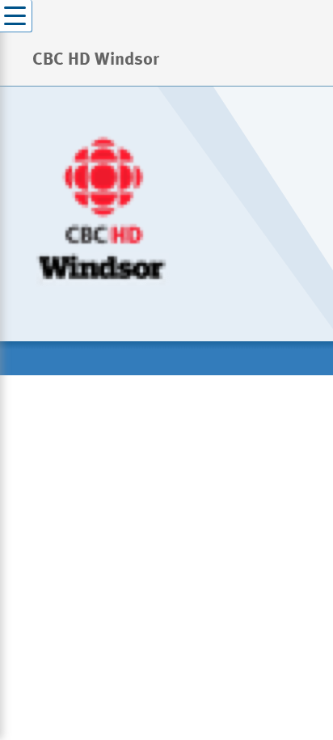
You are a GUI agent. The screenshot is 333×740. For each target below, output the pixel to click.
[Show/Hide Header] (16, 16)
